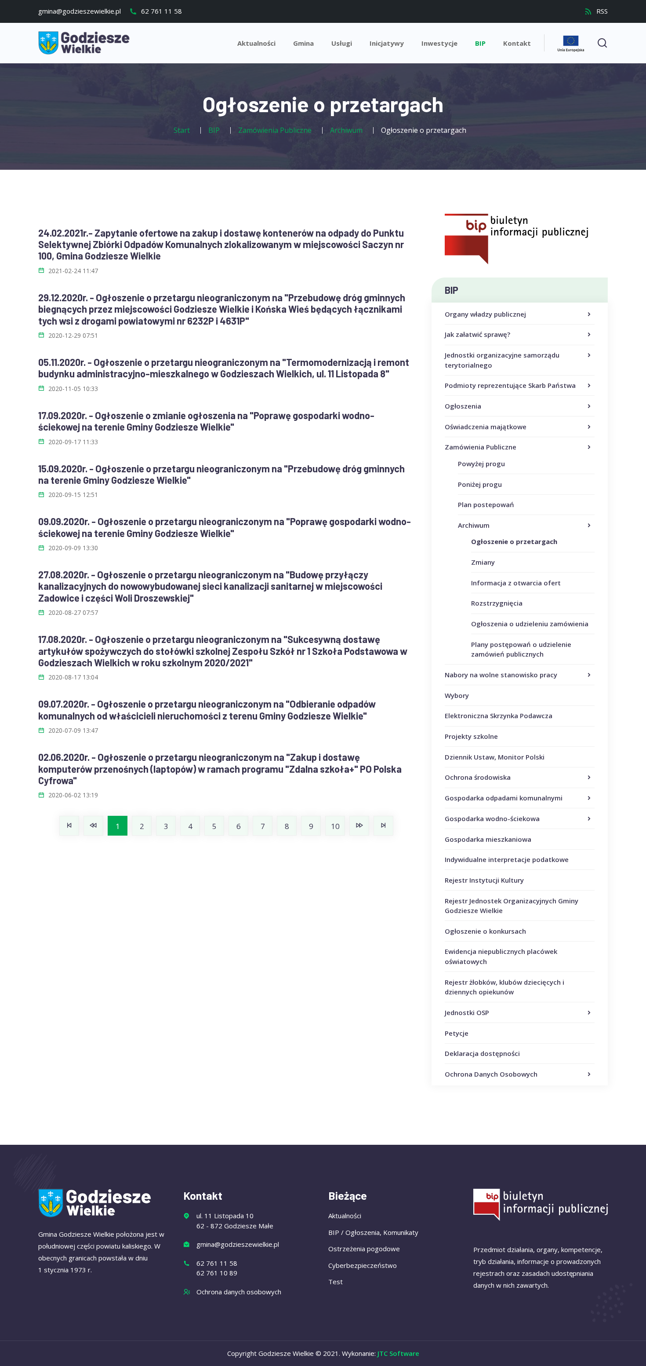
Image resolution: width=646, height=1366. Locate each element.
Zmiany (483, 562)
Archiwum (474, 525)
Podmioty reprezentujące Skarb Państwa (510, 385)
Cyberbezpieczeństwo (362, 1265)
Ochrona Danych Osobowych (491, 1074)
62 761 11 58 (160, 11)
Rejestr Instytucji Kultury (484, 880)
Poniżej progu (480, 484)
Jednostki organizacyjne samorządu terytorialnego (502, 360)
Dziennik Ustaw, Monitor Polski (494, 756)
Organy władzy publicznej (485, 314)
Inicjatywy (387, 43)
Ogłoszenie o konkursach (485, 931)
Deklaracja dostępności (482, 1053)
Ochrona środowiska (478, 777)
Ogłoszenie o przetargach (514, 541)
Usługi (341, 43)
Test (335, 1281)
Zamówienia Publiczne (480, 446)
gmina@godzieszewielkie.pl (79, 11)
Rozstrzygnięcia (497, 603)
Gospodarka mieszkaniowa (488, 839)
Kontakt (517, 43)
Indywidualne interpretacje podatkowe (507, 859)
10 (335, 826)
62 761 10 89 (216, 1272)
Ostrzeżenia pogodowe (364, 1248)
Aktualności (256, 43)
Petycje (456, 1033)
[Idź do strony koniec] (383, 826)
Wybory (457, 695)
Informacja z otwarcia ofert (516, 582)
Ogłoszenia (463, 406)
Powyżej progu (481, 463)
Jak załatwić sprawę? (477, 334)
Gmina (303, 43)
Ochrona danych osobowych (238, 1291)
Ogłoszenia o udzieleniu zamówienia (529, 623)
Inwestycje (439, 43)
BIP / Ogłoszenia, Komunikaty (373, 1232)
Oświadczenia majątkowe (485, 426)
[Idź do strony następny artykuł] (359, 826)
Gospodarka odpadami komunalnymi (504, 797)
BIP (480, 43)
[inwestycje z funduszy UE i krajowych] (571, 42)
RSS (601, 11)
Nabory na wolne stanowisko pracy (501, 674)
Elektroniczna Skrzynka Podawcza (498, 715)
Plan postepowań (486, 504)
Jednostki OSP (467, 1012)
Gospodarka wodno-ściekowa (492, 818)
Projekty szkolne (471, 736)
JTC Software (398, 1353)
